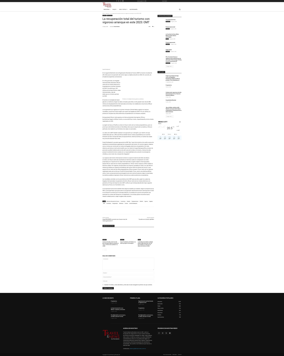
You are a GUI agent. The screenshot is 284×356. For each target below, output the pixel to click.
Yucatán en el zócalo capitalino (146, 219)
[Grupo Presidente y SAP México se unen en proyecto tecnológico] (128, 234)
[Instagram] (119, 1)
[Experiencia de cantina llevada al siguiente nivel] (133, 302)
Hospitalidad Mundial (171, 100)
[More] (126, 30)
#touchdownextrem (170, 19)
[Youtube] (123, 1)
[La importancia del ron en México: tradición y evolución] (106, 309)
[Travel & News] (109, 26)
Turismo (126, 203)
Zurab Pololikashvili (133, 203)
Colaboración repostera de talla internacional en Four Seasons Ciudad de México (173, 94)
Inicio (104, 13)
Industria (107, 13)
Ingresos (146, 201)
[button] (179, 9)
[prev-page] (103, 250)
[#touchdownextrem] (161, 21)
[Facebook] (117, 1)
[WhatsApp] (123, 30)
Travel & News (117, 26)
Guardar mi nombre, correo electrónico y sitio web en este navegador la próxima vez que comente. (128, 284)
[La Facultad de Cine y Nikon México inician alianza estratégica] (161, 36)
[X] (121, 1)
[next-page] (106, 250)
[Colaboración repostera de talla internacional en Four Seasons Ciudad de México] (161, 94)
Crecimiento (123, 201)
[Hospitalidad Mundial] (161, 102)
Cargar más (169, 66)
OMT (104, 203)
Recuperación (115, 203)
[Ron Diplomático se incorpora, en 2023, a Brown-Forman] (106, 316)
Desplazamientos (135, 201)
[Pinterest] (119, 30)
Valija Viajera (169, 49)
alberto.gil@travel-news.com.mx (138, 348)
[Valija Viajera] (161, 51)
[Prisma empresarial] (161, 28)
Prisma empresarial (170, 27)
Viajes (139, 239)
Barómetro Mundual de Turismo (113, 201)
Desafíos (128, 201)
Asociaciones (109, 15)
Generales (168, 21)
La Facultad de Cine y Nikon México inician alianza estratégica (172, 36)
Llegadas (151, 201)
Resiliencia (121, 203)
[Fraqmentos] (161, 86)
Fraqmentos (169, 85)
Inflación (141, 201)
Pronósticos (108, 203)
